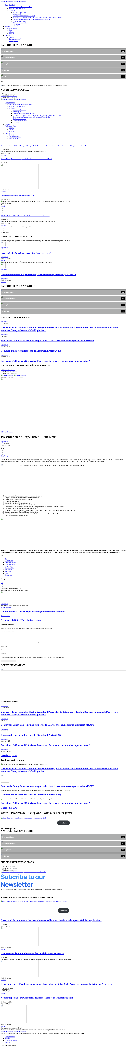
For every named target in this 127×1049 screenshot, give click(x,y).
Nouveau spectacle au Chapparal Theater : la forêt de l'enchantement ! (37, 997)
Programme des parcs (19, 21)
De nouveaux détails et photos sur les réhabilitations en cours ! (32, 953)
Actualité (11, 33)
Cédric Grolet (9, 561)
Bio (6, 559)
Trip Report (16, 25)
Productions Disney (11, 28)
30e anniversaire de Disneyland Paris (20, 7)
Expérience (8, 566)
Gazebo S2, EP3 (9, 755)
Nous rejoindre (13, 41)
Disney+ (11, 30)
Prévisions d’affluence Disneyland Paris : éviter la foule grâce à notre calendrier (37, 17)
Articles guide (17, 14)
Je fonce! (63, 911)
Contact (7, 35)
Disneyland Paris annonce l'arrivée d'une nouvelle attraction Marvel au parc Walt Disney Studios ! (51, 920)
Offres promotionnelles (20, 23)
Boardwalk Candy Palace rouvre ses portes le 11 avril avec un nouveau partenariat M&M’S (26, 159)
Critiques (11, 32)
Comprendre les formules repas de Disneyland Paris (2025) (31, 19)
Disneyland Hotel (10, 562)
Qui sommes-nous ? (15, 39)
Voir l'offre (63, 823)
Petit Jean (8, 571)
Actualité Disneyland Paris (17, 8)
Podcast (7, 26)
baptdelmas (4, 247)
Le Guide (12, 10)
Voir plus (3, 155)
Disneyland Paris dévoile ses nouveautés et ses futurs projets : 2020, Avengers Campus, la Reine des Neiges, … (56, 984)
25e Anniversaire (7, 432)
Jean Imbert (8, 570)
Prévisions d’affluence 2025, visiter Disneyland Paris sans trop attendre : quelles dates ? (25, 216)
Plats (6, 573)
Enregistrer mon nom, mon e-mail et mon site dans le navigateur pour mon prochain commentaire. (33, 657)
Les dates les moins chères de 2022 (24, 16)
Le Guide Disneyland (19, 12)
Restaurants (8, 575)
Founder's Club (9, 568)
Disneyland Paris (10, 5)
